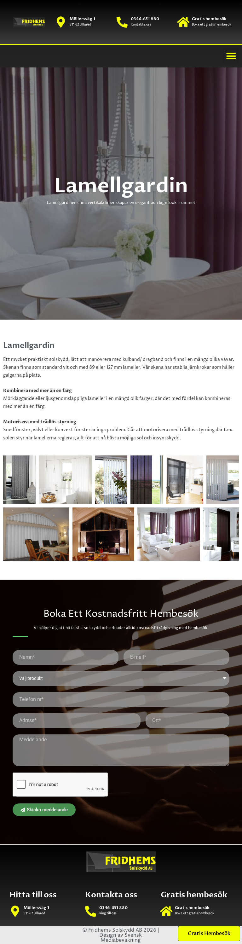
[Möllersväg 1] (60, 21)
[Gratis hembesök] (183, 21)
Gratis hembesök (209, 19)
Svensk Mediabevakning (121, 938)
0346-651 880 (145, 19)
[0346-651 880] (122, 21)
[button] (231, 56)
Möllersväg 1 (82, 19)
